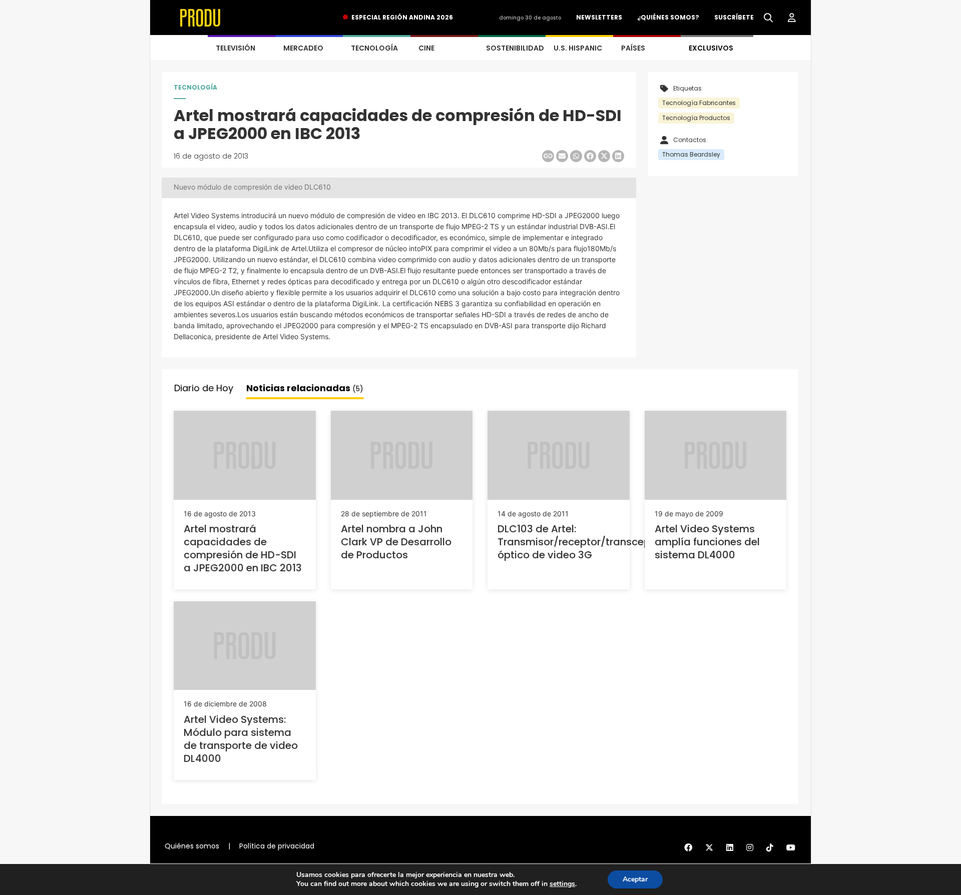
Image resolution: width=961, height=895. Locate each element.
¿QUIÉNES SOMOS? (668, 17)
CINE (426, 48)
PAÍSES (633, 48)
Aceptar (635, 879)
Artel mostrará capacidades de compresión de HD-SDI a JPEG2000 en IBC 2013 (243, 548)
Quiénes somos (192, 846)
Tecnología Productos (696, 118)
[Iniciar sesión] (792, 18)
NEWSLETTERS (599, 17)
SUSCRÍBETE (734, 17)
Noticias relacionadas (304, 388)
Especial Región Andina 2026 (402, 17)
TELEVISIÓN (235, 48)
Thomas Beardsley (691, 154)
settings (562, 883)
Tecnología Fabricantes (699, 103)
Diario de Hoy (203, 388)
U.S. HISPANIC (578, 48)
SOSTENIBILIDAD (515, 48)
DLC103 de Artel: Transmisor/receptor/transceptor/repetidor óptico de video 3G (606, 542)
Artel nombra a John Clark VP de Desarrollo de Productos (396, 542)
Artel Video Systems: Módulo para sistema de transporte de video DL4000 (241, 738)
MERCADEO (303, 48)
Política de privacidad (276, 846)
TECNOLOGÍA (374, 48)
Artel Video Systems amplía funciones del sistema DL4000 (707, 542)
